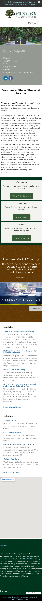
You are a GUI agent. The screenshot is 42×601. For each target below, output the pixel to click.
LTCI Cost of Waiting (12, 432)
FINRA (25, 559)
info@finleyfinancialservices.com (18, 72)
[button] (32, 23)
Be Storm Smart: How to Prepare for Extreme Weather (20, 352)
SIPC (30, 559)
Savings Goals (9, 420)
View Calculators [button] (20, 196)
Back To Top (32, 593)
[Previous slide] (2, 38)
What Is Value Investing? (14, 370)
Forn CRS (4, 546)
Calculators (9, 416)
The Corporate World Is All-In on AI (19, 331)
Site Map (3, 591)
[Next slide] (39, 38)
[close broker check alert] (39, 2)
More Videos (21, 277)
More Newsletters (12, 407)
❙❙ (23, 41)
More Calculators (11, 472)
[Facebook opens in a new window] (10, 78)
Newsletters (9, 327)
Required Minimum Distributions (18, 444)
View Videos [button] (20, 238)
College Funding (11, 459)
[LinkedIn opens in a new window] (5, 78)
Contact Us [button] (20, 217)
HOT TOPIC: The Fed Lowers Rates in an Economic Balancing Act (20, 385)
